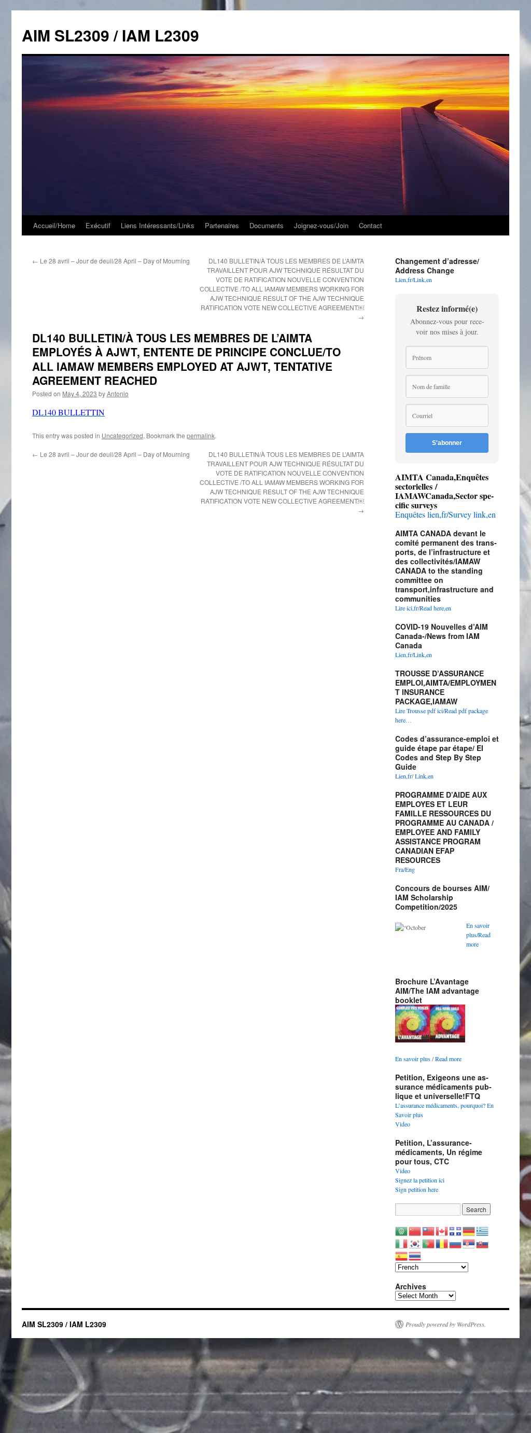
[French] (456, 1230)
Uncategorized (122, 435)
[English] (442, 1230)
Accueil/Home (54, 225)
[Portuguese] (429, 1243)
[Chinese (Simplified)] (415, 1230)
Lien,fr (403, 279)
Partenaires (222, 225)
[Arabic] (402, 1230)
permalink (201, 435)
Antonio (118, 393)
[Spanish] (402, 1255)
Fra (399, 869)
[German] (469, 1230)
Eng (410, 869)
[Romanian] (442, 1243)
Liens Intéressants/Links (157, 225)
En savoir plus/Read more (478, 934)
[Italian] (402, 1243)
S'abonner (447, 443)
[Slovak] (483, 1243)
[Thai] (415, 1255)
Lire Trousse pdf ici (419, 710)
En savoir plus (412, 1058)
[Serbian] (469, 1243)
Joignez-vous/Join (321, 225)
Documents (266, 225)
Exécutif (98, 225)
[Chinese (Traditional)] (429, 1230)
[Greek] (483, 1230)
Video (402, 1124)
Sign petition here (416, 1189)
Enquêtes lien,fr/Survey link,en (445, 514)
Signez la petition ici (419, 1180)
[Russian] (456, 1243)
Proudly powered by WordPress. (446, 1324)
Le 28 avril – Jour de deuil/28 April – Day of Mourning (111, 260)
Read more (448, 1058)
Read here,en (435, 608)
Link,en (422, 279)
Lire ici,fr (406, 608)
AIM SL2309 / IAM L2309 (110, 35)
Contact (370, 225)
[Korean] (415, 1243)
